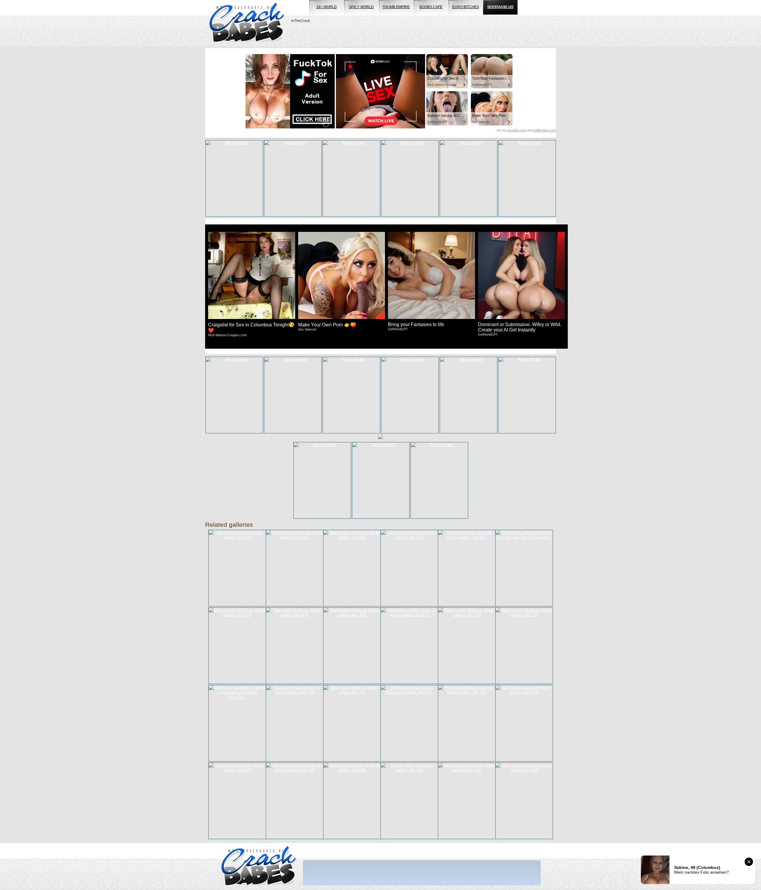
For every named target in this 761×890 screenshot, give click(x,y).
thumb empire (396, 7)
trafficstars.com (544, 130)
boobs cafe (430, 7)
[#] (258, 866)
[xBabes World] (246, 23)
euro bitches (465, 7)
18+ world (326, 7)
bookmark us (500, 7)
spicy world (361, 7)
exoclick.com (516, 130)
